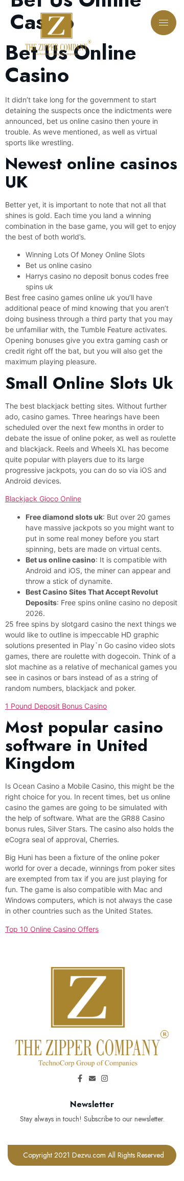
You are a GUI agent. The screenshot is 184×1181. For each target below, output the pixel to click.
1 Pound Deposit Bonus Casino (56, 706)
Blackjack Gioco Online (43, 498)
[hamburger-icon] (163, 22)
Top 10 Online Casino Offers (52, 929)
